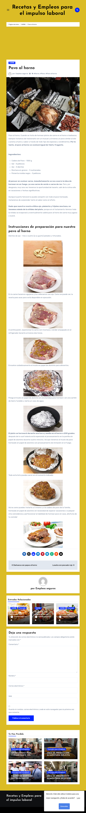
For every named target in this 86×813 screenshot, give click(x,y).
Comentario (14, 644)
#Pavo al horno (51, 74)
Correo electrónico (16, 686)
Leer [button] (78, 798)
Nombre (12, 676)
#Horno (36, 74)
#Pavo (42, 74)
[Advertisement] (43, 44)
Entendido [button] (64, 806)
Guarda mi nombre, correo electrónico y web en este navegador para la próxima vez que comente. (41, 710)
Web (10, 696)
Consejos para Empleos (21, 749)
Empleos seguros (22, 74)
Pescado (22, 608)
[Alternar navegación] (8, 10)
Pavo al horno (21, 68)
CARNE (11, 63)
